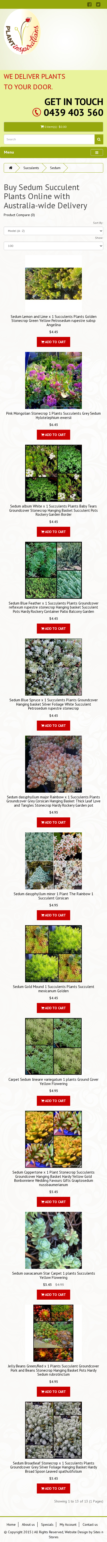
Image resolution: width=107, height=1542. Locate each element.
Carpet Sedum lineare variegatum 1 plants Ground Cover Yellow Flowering (53, 1081)
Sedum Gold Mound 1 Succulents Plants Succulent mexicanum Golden (53, 988)
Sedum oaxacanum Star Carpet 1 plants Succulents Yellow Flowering (53, 1275)
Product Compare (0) (19, 215)
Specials (47, 1524)
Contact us (90, 1524)
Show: (99, 238)
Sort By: (98, 223)
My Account (68, 1524)
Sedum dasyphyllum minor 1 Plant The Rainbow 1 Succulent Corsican (53, 895)
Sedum (55, 168)
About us (28, 1524)
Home (11, 1524)
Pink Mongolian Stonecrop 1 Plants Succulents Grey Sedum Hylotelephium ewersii (53, 415)
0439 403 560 (73, 112)
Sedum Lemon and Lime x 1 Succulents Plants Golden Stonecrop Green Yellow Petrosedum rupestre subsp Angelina (54, 320)
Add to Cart (55, 342)
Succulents (31, 168)
